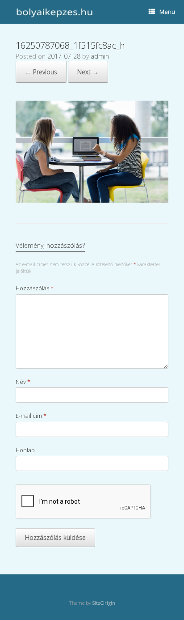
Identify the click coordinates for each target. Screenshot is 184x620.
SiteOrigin (103, 602)
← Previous (41, 72)
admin (100, 56)
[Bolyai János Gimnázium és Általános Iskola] (53, 11)
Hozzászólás (35, 288)
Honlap (25, 450)
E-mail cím (31, 416)
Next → (88, 72)
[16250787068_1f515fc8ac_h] (92, 200)
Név (23, 382)
